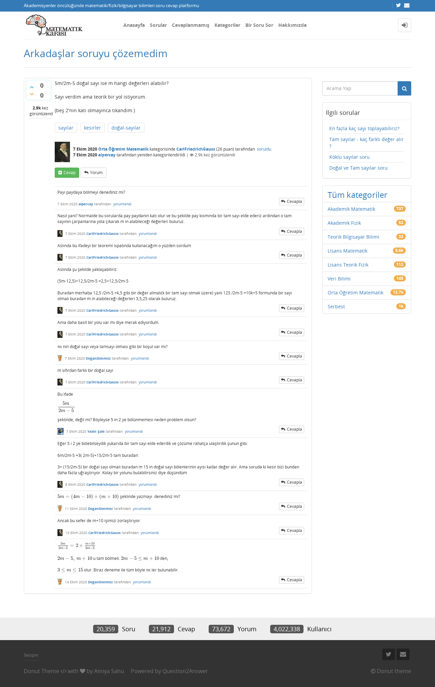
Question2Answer (185, 671)
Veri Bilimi (339, 278)
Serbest (336, 306)
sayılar (65, 127)
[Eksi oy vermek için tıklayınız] (31, 94)
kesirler (92, 127)
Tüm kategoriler (357, 194)
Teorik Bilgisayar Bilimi (353, 237)
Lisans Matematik (347, 250)
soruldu (264, 149)
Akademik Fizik (344, 223)
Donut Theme (41, 671)
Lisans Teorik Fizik (348, 264)
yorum (96, 172)
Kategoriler (227, 25)
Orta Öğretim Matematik (123, 149)
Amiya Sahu (109, 671)
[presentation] (59, 346)
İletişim (31, 655)
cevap (69, 172)
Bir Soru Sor (259, 25)
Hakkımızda (292, 25)
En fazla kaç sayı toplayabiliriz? (364, 128)
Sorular (158, 25)
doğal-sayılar (126, 127)
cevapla (294, 201)
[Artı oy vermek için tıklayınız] (31, 87)
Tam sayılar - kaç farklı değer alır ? (366, 142)
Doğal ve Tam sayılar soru (358, 168)
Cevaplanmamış (190, 25)
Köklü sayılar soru (349, 157)
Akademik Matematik (351, 209)
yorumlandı (122, 204)
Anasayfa (134, 25)
